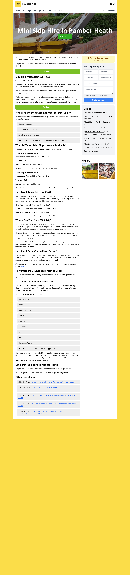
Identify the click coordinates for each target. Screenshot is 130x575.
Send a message (98, 100)
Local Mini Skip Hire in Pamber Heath (98, 147)
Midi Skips (37, 11)
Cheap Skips (57, 11)
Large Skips (26, 11)
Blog (105, 11)
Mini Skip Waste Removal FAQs (95, 113)
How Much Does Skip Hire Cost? (96, 128)
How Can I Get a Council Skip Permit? (98, 135)
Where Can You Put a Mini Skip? (96, 131)
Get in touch (65, 37)
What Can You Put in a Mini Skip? (96, 144)
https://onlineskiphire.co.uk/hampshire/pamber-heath (53, 382)
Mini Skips (47, 11)
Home (17, 11)
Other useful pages (91, 151)
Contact (111, 11)
